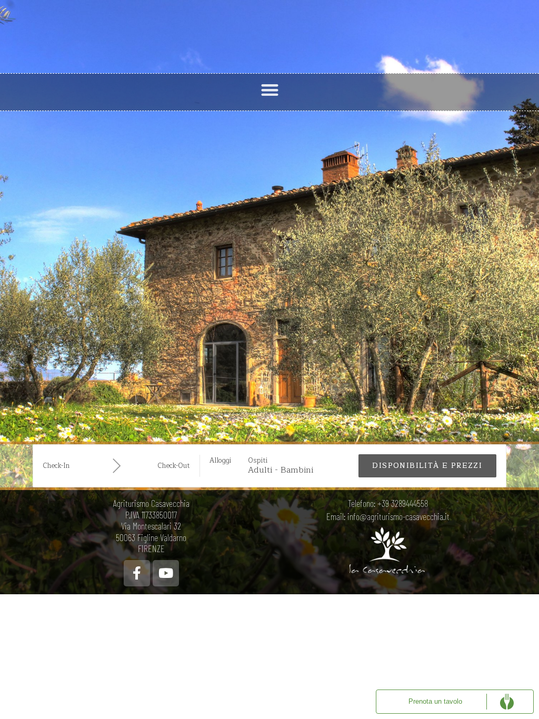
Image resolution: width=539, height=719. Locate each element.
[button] (270, 90)
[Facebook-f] (137, 573)
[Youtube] (166, 573)
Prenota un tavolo (435, 701)
